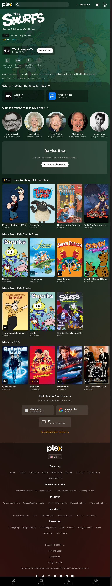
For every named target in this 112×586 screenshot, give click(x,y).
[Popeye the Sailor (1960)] (15, 206)
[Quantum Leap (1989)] (15, 368)
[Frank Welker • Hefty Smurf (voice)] (56, 125)
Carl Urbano (40, 78)
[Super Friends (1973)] (69, 260)
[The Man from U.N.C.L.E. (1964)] (97, 368)
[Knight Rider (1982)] (69, 368)
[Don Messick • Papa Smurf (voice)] (12, 125)
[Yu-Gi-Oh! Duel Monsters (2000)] (97, 206)
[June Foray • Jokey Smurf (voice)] (100, 125)
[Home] (7, 5)
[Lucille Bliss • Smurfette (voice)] (34, 125)
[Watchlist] (97, 5)
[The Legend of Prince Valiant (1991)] (69, 206)
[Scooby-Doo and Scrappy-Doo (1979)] (97, 260)
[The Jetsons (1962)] (42, 260)
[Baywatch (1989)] (42, 368)
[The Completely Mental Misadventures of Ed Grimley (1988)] (15, 314)
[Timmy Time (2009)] (42, 206)
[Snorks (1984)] (15, 260)
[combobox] (44, 4)
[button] (104, 5)
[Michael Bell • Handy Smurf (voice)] (78, 125)
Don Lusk (30, 78)
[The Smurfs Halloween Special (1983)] (70, 314)
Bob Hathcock (19, 78)
